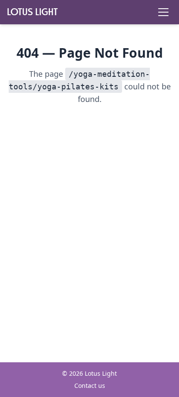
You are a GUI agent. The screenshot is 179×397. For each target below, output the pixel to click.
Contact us (89, 385)
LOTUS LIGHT (32, 12)
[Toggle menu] (163, 12)
